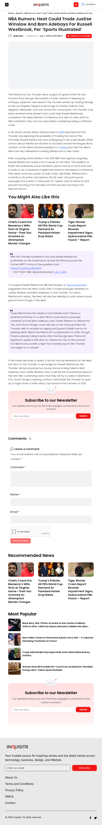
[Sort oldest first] (30, 438)
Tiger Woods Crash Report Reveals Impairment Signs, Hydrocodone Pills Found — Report (80, 231)
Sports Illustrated (76, 285)
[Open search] (76, 4)
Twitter (63, 147)
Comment (18, 467)
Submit (83, 416)
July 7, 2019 (60, 272)
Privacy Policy (14, 790)
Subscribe (84, 767)
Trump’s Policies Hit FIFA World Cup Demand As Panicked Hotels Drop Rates (50, 229)
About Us (11, 777)
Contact (10, 803)
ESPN (62, 132)
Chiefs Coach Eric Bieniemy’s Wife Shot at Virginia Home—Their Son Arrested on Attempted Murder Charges (20, 232)
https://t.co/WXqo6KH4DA (25, 268)
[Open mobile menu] (6, 4)
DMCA (9, 796)
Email (15, 512)
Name (15, 494)
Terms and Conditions (19, 784)
